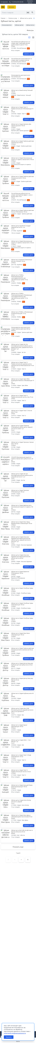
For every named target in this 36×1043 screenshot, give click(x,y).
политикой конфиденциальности (15, 1033)
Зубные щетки (19, 25)
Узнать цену (28, 54)
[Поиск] (32, 12)
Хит (28, 48)
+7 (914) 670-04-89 (17, 2)
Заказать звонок (30, 2)
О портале (4, 2)
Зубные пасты (30, 25)
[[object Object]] (34, 18)
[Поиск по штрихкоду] (27, 12)
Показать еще (18, 847)
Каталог (11, 7)
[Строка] (29, 37)
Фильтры (30, 30)
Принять (9, 1037)
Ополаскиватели (6, 25)
